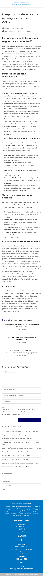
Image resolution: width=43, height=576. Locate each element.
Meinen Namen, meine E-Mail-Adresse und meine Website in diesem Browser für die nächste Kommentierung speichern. (19, 411)
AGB (3, 489)
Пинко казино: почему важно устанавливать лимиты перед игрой (21, 352)
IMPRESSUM (21, 524)
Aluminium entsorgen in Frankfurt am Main (17, 439)
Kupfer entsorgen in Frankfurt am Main (15, 459)
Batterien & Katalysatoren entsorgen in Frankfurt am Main (20, 443)
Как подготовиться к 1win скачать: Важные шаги (21, 338)
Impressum (6, 482)
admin (7, 28)
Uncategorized (10, 31)
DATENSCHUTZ (21, 527)
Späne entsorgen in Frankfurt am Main (15, 467)
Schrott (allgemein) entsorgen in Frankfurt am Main (20, 463)
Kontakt (5, 478)
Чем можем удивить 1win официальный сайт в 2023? (21, 325)
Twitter (29, 256)
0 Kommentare (25, 31)
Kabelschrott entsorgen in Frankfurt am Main (17, 456)
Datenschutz (6, 485)
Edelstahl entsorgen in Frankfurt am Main (16, 452)
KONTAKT (21, 529)
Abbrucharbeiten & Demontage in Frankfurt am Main (20, 431)
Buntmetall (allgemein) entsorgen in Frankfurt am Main (21, 448)
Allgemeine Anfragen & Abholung (14, 435)
